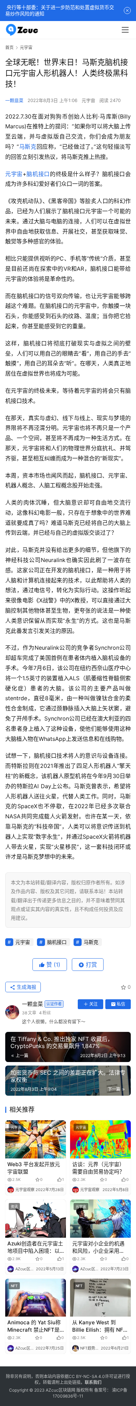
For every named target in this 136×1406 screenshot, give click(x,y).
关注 (93, 1004)
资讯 (14, 1206)
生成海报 (25, 987)
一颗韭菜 (14, 100)
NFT (14, 1286)
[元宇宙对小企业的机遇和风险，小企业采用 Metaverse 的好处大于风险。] (100, 1218)
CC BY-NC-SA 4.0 (87, 1376)
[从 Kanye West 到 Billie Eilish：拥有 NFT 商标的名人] (100, 1298)
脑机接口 (38, 173)
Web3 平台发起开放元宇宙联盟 (33, 1168)
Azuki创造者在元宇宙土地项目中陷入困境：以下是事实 (35, 1247)
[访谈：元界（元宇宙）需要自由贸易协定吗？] (100, 1139)
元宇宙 (88, 100)
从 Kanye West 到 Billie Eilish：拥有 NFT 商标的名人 (99, 1326)
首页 (9, 47)
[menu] (125, 29)
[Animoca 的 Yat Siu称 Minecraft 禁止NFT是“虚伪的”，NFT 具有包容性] (35, 1298)
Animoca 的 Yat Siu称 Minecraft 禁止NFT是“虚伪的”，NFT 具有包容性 (34, 1326)
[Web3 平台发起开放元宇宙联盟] (35, 1139)
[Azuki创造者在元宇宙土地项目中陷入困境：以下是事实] (35, 1218)
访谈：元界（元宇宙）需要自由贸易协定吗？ (98, 1168)
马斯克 (27, 146)
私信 (121, 1004)
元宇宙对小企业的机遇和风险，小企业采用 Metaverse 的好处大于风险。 (99, 1247)
